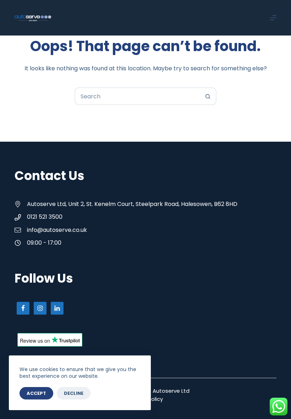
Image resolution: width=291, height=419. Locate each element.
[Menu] (273, 18)
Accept (36, 393)
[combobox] (137, 96)
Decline (73, 393)
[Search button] (207, 96)
